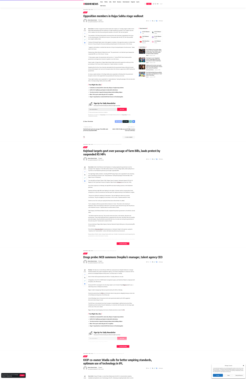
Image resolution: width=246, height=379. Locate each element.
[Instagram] (157, 37)
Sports (147, 62)
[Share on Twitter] (153, 21)
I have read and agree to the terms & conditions (98, 112)
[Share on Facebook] (151, 21)
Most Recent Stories (150, 69)
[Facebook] (145, 32)
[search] (155, 4)
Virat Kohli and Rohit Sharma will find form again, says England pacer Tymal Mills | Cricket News (154, 74)
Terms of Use (9, 376)
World (147, 55)
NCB (102, 293)
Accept (217, 375)
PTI (109, 80)
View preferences (239, 375)
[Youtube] (145, 42)
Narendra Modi (99, 229)
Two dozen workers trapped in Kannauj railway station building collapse (106, 92)
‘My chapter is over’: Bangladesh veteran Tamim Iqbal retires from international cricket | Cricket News (153, 59)
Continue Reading (123, 243)
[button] (243, 365)
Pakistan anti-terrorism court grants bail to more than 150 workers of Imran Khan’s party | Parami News (154, 66)
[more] (145, 4)
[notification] (153, 4)
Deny (228, 375)
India (85, 12)
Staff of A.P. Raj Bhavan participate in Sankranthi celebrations (104, 90)
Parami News (90, 3)
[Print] (157, 21)
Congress (119, 182)
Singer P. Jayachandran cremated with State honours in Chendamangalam (106, 96)
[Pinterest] (145, 37)
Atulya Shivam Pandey (92, 20)
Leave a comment (129, 137)
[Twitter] (157, 32)
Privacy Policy (124, 114)
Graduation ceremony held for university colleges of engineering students (107, 87)
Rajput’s (125, 285)
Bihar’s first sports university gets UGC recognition (101, 94)
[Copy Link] (155, 21)
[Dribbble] (157, 42)
